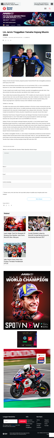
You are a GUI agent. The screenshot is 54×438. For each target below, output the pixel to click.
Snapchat (46, 421)
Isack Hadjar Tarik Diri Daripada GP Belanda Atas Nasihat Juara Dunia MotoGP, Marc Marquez (14, 235)
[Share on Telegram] (11, 40)
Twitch (46, 423)
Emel (4, 174)
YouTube (46, 425)
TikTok (38, 420)
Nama (4, 166)
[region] (27, 4)
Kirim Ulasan (39, 199)
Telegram (13, 425)
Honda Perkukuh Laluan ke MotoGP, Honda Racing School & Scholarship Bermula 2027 (38, 235)
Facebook (39, 427)
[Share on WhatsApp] (6, 40)
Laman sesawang (7, 182)
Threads (38, 425)
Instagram (39, 423)
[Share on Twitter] (8, 40)
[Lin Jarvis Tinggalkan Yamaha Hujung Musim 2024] (27, 60)
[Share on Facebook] (3, 40)
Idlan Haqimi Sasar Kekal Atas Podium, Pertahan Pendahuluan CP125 (13, 261)
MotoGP (16, 37)
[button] (10, 4)
